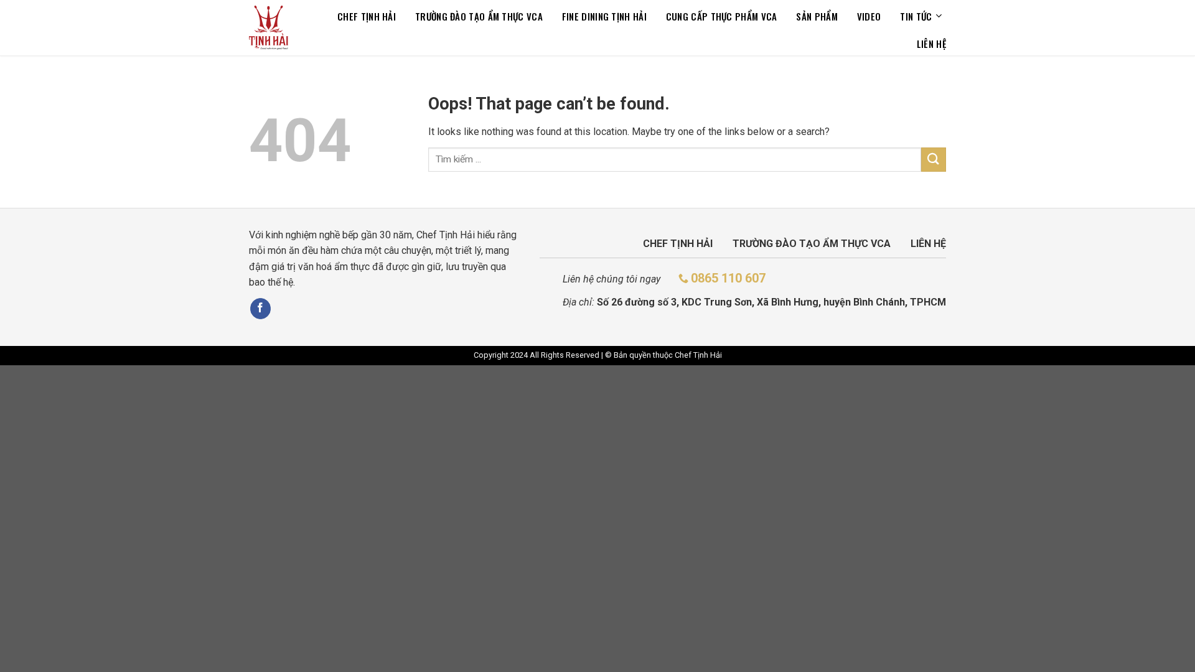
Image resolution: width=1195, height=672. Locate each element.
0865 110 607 (728, 278)
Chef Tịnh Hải (366, 16)
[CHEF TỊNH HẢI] (268, 28)
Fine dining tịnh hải (604, 16)
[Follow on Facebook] (260, 308)
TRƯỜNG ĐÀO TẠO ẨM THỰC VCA (479, 16)
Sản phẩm (816, 16)
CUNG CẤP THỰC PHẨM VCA (721, 16)
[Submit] (933, 159)
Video (869, 16)
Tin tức (916, 16)
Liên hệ (931, 43)
